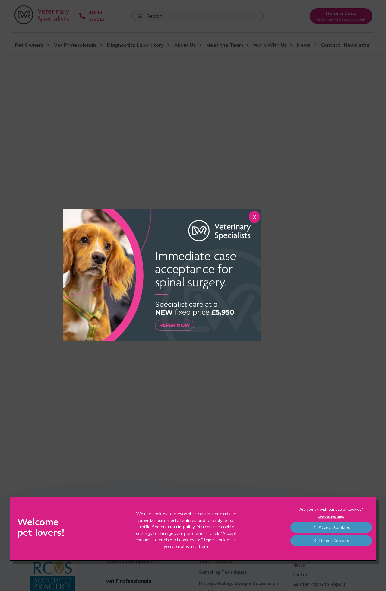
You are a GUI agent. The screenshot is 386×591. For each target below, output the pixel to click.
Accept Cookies (334, 527)
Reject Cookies (334, 540)
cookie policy (181, 526)
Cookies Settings (331, 517)
